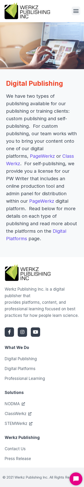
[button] (76, 11)
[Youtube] (35, 332)
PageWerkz (42, 156)
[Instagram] (22, 332)
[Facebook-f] (9, 332)
